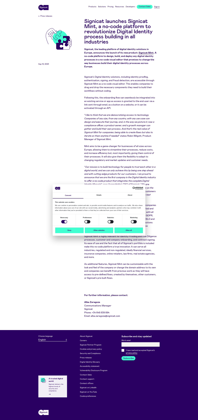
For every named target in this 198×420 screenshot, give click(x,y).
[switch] (87, 221)
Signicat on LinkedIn (88, 387)
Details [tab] (99, 195)
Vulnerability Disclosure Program (93, 370)
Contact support (87, 379)
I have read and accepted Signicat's (140, 351)
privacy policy (131, 353)
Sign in (157, 6)
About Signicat (86, 336)
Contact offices (86, 383)
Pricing (110, 6)
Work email (126, 340)
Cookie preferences (88, 396)
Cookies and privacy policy (91, 349)
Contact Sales (145, 6)
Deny (69, 230)
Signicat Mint (146, 52)
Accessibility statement (89, 366)
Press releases (45, 16)
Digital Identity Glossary (90, 362)
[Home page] (43, 7)
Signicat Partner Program (90, 345)
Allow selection (99, 230)
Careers (83, 340)
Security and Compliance (90, 353)
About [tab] (130, 195)
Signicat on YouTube (88, 392)
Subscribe (128, 358)
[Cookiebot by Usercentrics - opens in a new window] (134, 188)
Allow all (129, 230)
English (42, 339)
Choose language (45, 336)
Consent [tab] (68, 195)
